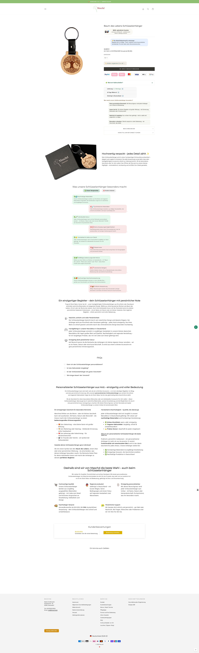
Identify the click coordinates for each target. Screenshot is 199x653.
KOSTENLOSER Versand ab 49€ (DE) (121, 51)
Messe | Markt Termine (106, 607)
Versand (74, 612)
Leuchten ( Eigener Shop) (107, 625)
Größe (107, 54)
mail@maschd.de (52, 610)
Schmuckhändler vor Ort (107, 622)
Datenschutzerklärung (78, 610)
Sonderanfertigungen (106, 617)
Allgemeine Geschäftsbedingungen (81, 604)
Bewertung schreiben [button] (112, 532)
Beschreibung (129, 128)
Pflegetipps (103, 610)
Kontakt (102, 602)
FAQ (101, 620)
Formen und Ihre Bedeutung (107, 612)
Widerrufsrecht (76, 607)
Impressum (75, 602)
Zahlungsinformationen (78, 615)
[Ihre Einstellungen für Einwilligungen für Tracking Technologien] (197, 489)
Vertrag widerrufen (51, 630)
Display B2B (131, 604)
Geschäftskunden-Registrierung (137, 602)
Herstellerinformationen (129, 132)
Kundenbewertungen (105, 604)
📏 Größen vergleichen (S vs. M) (115, 63)
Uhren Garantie (104, 615)
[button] (196, 327)
